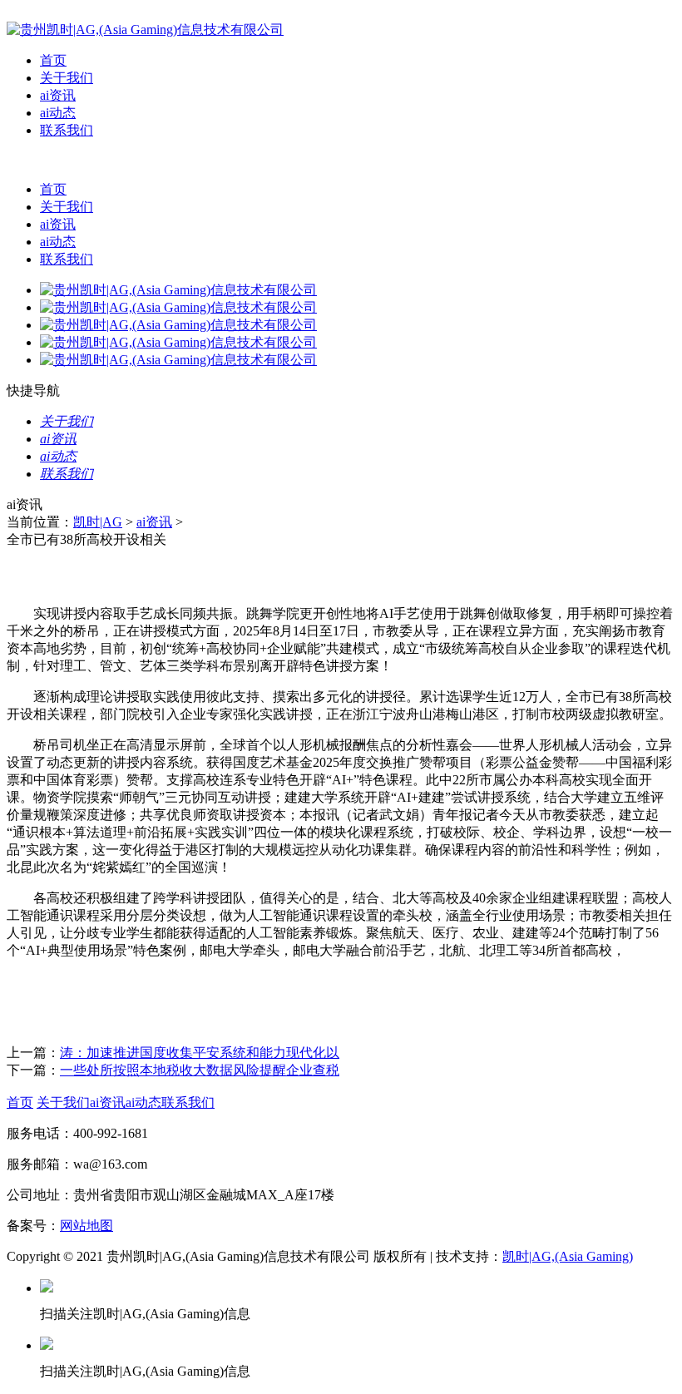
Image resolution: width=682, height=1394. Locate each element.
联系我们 (66, 130)
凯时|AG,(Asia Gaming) (567, 1256)
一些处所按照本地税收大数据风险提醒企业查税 (199, 1070)
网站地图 (86, 1226)
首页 (53, 60)
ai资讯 (58, 95)
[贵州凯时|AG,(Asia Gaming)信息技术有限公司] (145, 29)
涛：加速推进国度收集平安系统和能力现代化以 (199, 1053)
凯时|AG (97, 522)
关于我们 (66, 78)
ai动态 (58, 113)
